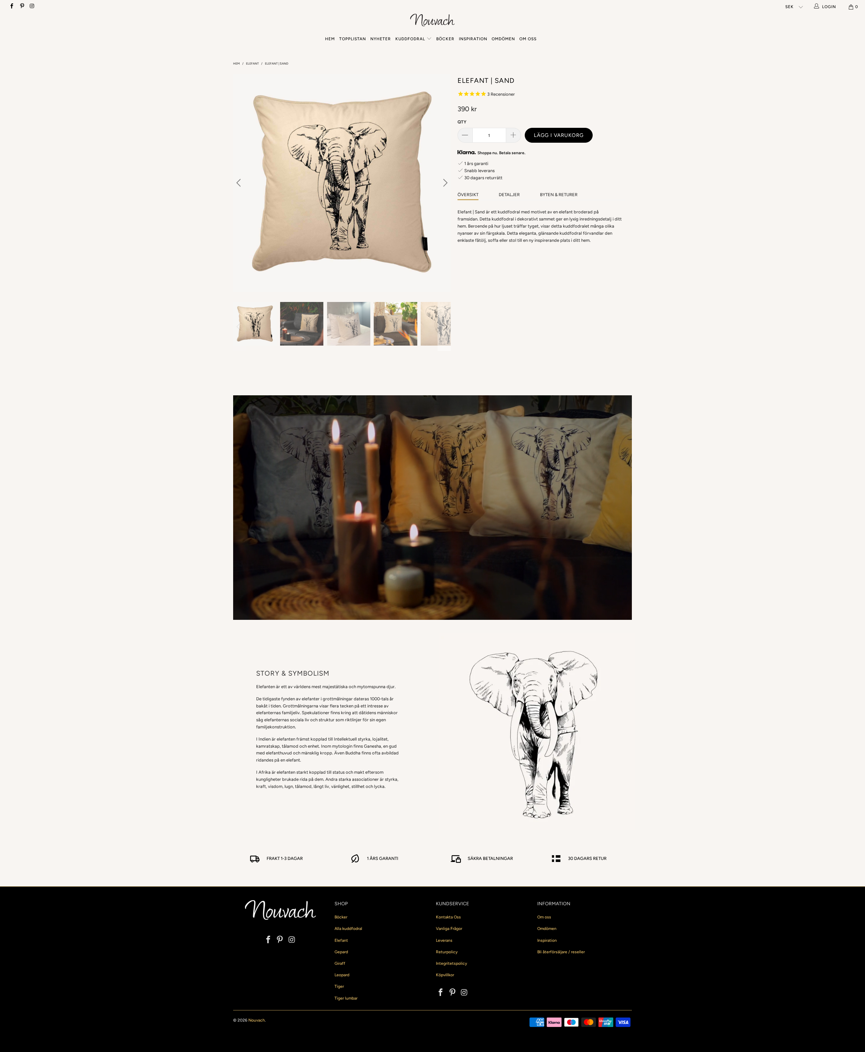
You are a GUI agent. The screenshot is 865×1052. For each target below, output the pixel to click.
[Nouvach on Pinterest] (21, 6)
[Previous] (239, 183)
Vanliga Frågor (449, 928)
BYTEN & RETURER (558, 194)
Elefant (341, 940)
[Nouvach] (432, 21)
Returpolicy (447, 952)
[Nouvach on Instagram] (32, 6)
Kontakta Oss (448, 917)
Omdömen (503, 39)
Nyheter (380, 39)
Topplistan (352, 39)
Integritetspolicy (451, 963)
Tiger (339, 986)
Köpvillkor (445, 975)
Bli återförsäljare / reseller (561, 952)
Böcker (445, 39)
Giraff (340, 963)
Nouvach (256, 1020)
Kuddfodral (410, 39)
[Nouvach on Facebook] (11, 6)
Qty (462, 121)
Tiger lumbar (346, 998)
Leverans (444, 940)
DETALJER (509, 194)
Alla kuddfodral (348, 928)
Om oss (528, 39)
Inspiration (473, 39)
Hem (330, 39)
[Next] (444, 183)
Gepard (341, 952)
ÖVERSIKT (468, 194)
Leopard (342, 975)
